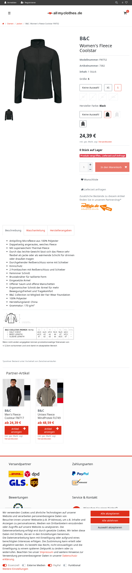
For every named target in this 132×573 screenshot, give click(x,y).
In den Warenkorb (111, 167)
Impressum (46, 552)
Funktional (74, 565)
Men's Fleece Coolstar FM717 (14, 416)
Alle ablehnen (110, 520)
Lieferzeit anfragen (94, 189)
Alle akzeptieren (110, 513)
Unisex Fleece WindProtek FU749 (49, 416)
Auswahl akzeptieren (110, 527)
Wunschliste (90, 179)
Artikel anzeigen (16, 430)
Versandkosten (105, 141)
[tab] (13, 230)
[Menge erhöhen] (90, 164)
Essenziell (13, 565)
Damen (10, 23)
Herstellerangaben (61, 230)
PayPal (57, 565)
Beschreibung (13, 230)
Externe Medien (36, 565)
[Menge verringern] (90, 169)
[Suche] (116, 2)
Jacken (19, 23)
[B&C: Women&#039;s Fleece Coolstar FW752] (38, 326)
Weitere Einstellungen (15, 568)
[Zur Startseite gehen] (3, 23)
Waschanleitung (35, 230)
